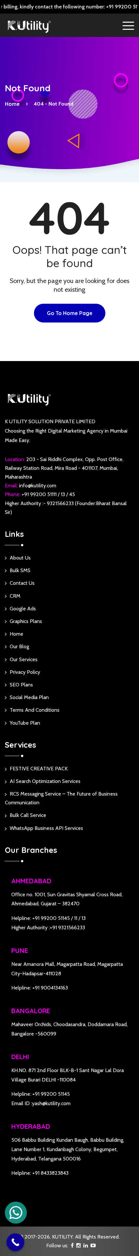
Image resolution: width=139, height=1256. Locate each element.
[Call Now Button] (15, 1242)
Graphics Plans (26, 621)
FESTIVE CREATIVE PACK (39, 768)
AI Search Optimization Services (45, 781)
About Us (20, 558)
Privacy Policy (25, 672)
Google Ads (23, 608)
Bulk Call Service (28, 815)
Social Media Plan (29, 697)
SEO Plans (21, 685)
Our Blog (19, 646)
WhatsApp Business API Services (46, 828)
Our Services (23, 659)
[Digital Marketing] (29, 26)
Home (13, 104)
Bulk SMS (20, 570)
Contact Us (22, 583)
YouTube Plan (25, 723)
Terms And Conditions (34, 710)
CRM (15, 596)
